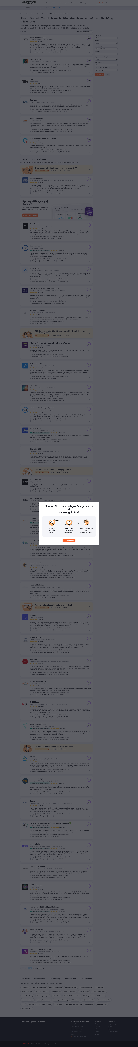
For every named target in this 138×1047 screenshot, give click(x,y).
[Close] (97, 503)
